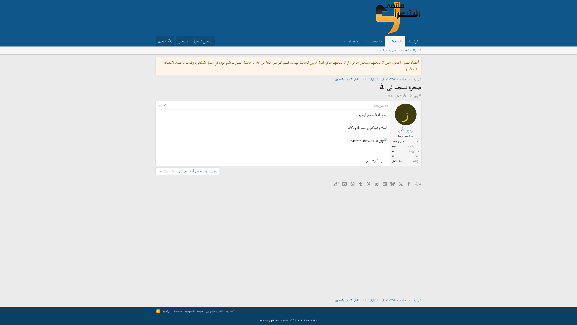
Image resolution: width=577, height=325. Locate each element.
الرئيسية (413, 41)
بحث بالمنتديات (388, 50)
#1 (159, 106)
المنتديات (395, 41)
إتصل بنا (230, 311)
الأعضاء (354, 41)
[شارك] (165, 106)
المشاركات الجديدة (411, 50)
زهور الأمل (413, 96)
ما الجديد (376, 41)
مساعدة (178, 311)
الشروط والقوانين (214, 311)
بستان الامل (397, 161)
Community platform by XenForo (288, 320)
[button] (366, 41)
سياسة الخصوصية (194, 311)
